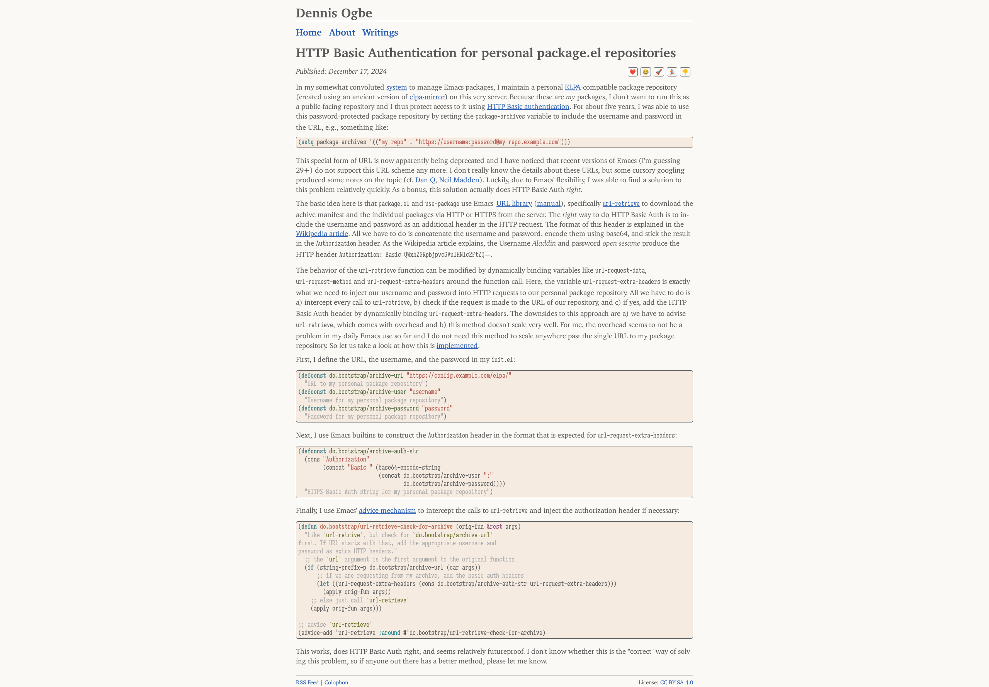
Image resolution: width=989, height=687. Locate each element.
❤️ (632, 72)
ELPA (573, 85)
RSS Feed (307, 681)
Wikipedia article (322, 231)
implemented (457, 343)
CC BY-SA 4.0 (676, 681)
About (342, 29)
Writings (380, 29)
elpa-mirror (427, 95)
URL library (514, 201)
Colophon (336, 681)
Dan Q (425, 178)
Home (309, 29)
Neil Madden (459, 178)
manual (549, 201)
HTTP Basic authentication (528, 104)
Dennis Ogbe (334, 9)
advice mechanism (387, 508)
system (396, 85)
